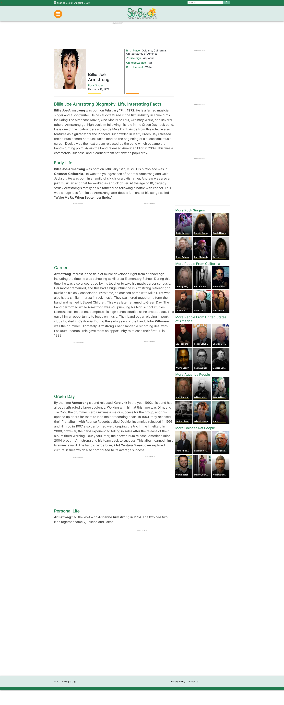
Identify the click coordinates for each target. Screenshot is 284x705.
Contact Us (192, 681)
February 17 (95, 89)
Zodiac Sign (133, 58)
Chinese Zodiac (136, 62)
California (160, 50)
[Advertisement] (142, 626)
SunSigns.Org (69, 681)
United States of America (141, 53)
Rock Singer (95, 85)
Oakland (147, 50)
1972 (106, 89)
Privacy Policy (178, 681)
